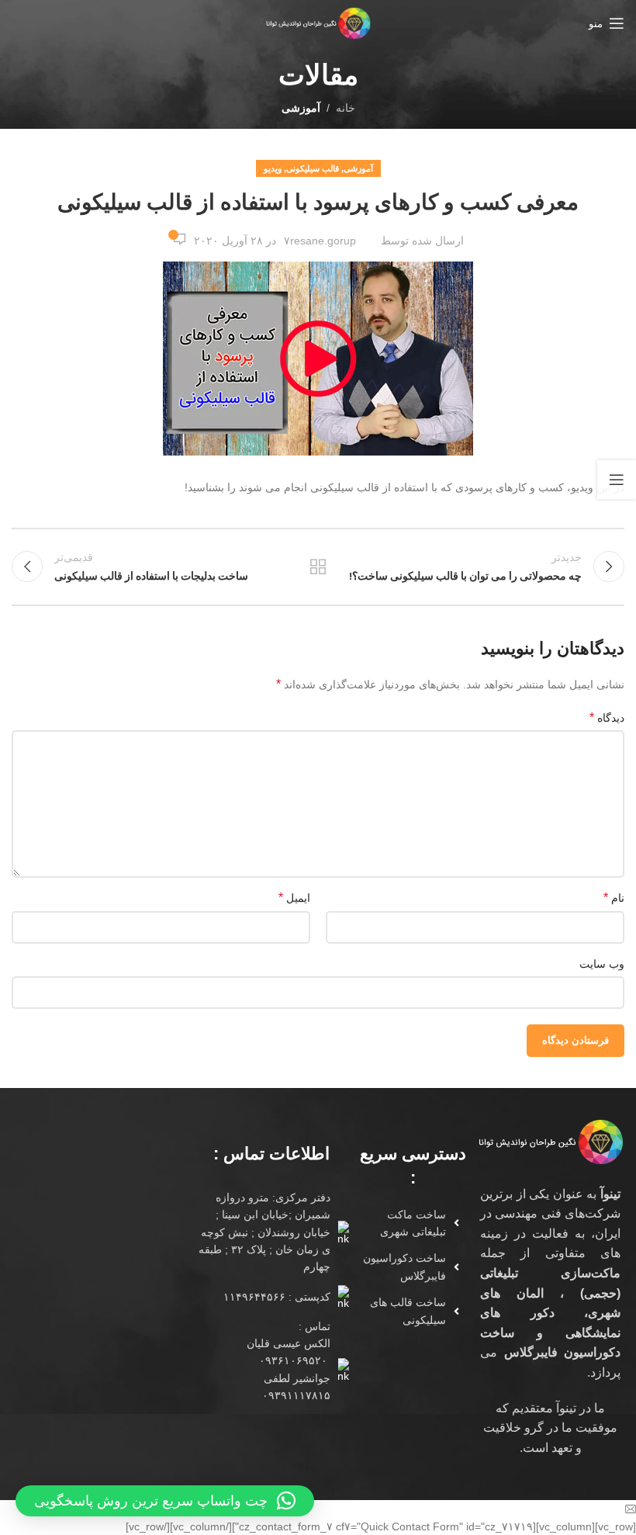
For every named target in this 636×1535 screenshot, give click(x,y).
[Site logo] (318, 22)
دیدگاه (606, 717)
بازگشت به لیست (318, 566)
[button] (165, 1500)
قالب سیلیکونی (312, 168)
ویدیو (273, 168)
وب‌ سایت (601, 964)
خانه (345, 108)
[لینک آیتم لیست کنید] (407, 1223)
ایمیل (294, 897)
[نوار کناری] (616, 479)
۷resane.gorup (320, 240)
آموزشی (301, 108)
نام (613, 897)
